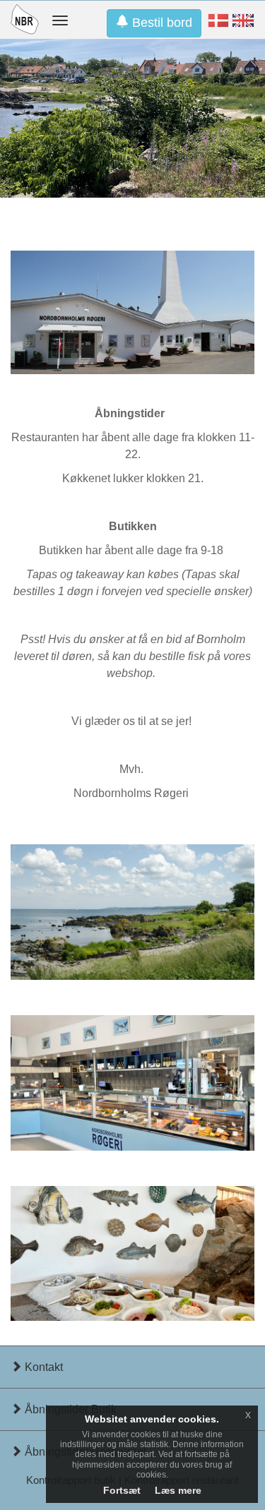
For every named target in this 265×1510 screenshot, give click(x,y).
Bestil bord (160, 23)
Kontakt (42, 1367)
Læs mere (178, 1490)
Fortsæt (122, 1490)
